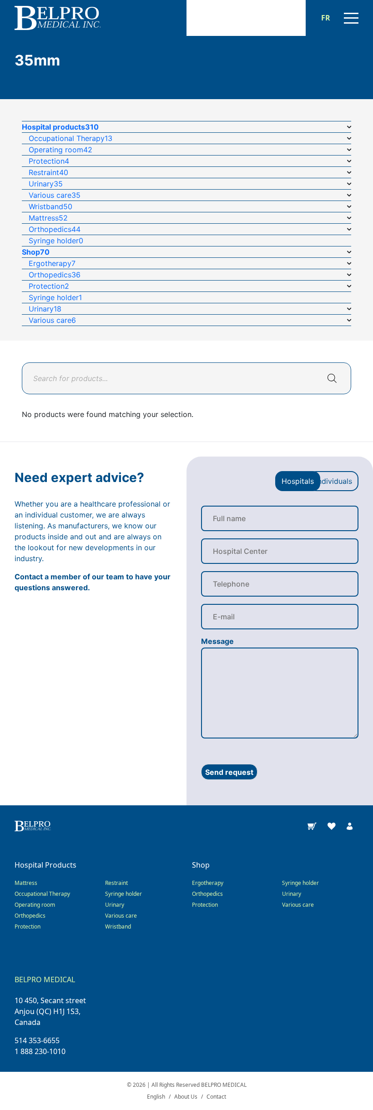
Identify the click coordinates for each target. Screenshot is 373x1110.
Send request (229, 772)
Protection (27, 926)
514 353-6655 (37, 1040)
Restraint (116, 883)
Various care (121, 915)
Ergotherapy (207, 883)
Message (217, 641)
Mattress (26, 883)
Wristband (118, 926)
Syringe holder (123, 894)
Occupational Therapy (42, 894)
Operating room (35, 905)
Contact (216, 1096)
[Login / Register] (350, 825)
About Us (185, 1096)
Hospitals (298, 481)
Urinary (114, 905)
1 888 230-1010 (40, 1051)
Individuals (334, 481)
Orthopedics (30, 915)
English (156, 1096)
